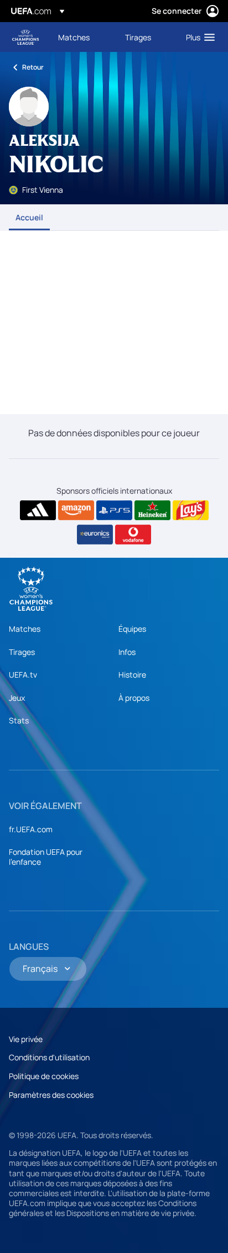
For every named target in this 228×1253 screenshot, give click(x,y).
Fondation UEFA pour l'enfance (45, 857)
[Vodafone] (133, 534)
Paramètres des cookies (51, 1095)
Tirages (22, 652)
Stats (19, 720)
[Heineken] (152, 510)
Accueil (29, 217)
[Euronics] (95, 534)
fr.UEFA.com (31, 829)
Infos (127, 652)
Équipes (132, 628)
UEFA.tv (23, 674)
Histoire (132, 674)
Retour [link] (33, 67)
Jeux (17, 697)
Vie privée (26, 1039)
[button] (198, 37)
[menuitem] (82, 37)
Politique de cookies (44, 1076)
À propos (133, 697)
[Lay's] (191, 510)
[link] (74, 37)
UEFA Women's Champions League (25, 37)
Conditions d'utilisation (49, 1057)
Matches (24, 628)
